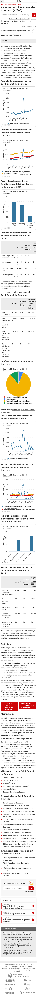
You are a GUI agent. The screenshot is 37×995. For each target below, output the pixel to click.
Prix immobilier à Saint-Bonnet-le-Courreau (19, 808)
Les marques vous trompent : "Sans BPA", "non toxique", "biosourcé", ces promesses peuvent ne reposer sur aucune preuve (17, 952)
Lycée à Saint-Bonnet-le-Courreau (16, 830)
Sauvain (33, 19)
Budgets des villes (10, 4)
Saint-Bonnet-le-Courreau (13, 803)
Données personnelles (26, 966)
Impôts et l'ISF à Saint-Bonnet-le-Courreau (18, 811)
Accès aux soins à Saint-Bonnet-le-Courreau (19, 841)
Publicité (32, 964)
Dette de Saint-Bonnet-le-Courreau (9, 706)
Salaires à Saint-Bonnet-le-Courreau (16, 806)
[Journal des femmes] (10, 980)
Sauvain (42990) (9, 783)
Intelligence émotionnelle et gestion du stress (16, 919)
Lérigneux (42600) (9, 789)
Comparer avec (6, 35)
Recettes (5, 40)
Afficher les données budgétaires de (13, 30)
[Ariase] (10, 992)
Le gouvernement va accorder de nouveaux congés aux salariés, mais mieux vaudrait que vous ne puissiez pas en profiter (17, 939)
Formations (8, 900)
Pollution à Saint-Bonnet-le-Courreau (16, 847)
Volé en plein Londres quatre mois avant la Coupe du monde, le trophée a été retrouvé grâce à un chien (17, 945)
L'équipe (18, 964)
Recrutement (14, 966)
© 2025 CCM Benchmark (18, 971)
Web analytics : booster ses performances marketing (13, 906)
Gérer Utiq (18, 968)
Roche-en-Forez (14, 19)
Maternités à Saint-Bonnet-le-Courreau (17, 835)
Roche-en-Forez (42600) (12, 778)
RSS (33, 968)
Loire (19, 4)
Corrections (9, 970)
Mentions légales (17, 970)
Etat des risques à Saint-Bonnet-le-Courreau (19, 838)
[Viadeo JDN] (27, 988)
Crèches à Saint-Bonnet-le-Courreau (17, 832)
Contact (7, 966)
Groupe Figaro (28, 970)
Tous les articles (26, 968)
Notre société (24, 964)
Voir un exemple (29, 891)
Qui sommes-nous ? (9, 964)
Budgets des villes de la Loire (14, 792)
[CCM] (27, 980)
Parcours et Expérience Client (13, 913)
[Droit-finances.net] (27, 984)
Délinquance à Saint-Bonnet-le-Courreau (18, 844)
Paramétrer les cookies (8, 968)
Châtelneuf (25, 19)
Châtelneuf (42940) (10, 780)
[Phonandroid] (27, 992)
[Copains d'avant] (10, 988)
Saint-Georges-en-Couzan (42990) (16, 786)
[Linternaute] (10, 985)
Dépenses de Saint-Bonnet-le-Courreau (26, 705)
